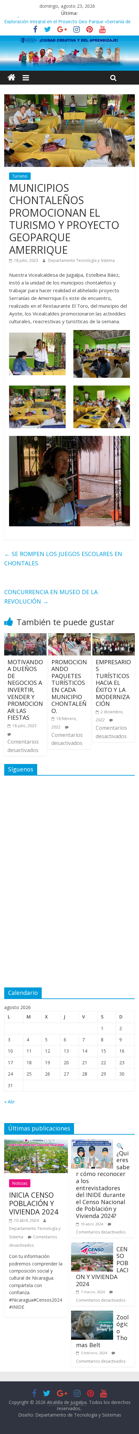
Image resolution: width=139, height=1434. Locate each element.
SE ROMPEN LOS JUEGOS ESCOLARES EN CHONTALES (63, 558)
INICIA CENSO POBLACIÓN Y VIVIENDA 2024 (34, 1203)
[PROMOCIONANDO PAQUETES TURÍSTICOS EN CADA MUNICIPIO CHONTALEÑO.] (69, 637)
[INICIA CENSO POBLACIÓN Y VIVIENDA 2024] (36, 1143)
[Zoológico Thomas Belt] (92, 1314)
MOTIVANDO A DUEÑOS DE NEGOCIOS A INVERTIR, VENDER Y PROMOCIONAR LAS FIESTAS (25, 690)
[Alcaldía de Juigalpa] (11, 78)
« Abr (9, 1102)
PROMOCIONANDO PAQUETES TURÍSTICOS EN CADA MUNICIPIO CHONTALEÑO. (69, 686)
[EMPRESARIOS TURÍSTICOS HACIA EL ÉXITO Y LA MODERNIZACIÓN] (113, 637)
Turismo (19, 176)
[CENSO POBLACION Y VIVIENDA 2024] (92, 1246)
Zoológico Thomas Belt (29, 20)
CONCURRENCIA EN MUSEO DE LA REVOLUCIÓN (51, 596)
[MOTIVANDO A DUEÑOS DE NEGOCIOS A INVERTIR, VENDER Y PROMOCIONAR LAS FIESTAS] (25, 637)
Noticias (19, 1183)
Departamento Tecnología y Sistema (81, 260)
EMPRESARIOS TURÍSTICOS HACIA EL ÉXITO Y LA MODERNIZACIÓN (113, 683)
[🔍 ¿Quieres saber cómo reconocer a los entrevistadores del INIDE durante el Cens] (92, 1143)
